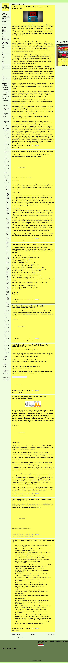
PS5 (3, 67)
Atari (16, 240)
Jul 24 (7, 154)
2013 (4, 100)
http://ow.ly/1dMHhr (32, 554)
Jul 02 (7, 348)
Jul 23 (7, 158)
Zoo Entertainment (28, 536)
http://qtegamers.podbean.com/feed (21, 368)
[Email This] (35, 145)
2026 (4, 87)
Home (33, 634)
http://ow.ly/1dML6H (40, 557)
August (6, 125)
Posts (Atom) (21, 637)
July (6, 128)
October (7, 116)
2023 (4, 94)
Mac (3, 52)
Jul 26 (7, 147)
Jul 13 (7, 310)
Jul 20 (7, 168)
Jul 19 (7, 172)
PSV (3, 71)
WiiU (3, 76)
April (6, 363)
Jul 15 (7, 182)
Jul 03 (7, 345)
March (6, 366)
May (6, 359)
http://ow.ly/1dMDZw (29, 550)
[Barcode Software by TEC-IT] (41, 645)
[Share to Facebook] (38, 145)
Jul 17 (7, 179)
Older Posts (50, 634)
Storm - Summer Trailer (15, 528)
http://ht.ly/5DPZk (42, 584)
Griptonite (21, 240)
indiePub (17, 536)
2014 (4, 98)
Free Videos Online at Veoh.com (28, 177)
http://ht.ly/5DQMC (20, 598)
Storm (21, 536)
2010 (4, 377)
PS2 (3, 61)
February (7, 370)
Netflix (19, 147)
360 (3, 45)
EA (17, 292)
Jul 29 (7, 137)
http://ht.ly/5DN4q (34, 575)
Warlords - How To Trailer (15, 177)
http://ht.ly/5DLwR (42, 566)
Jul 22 (7, 161)
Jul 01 (7, 352)
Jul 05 (7, 338)
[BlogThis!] (36, 145)
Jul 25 (7, 151)
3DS (16, 147)
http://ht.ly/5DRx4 (40, 620)
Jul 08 (7, 327)
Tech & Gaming (20, 177)
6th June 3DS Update (20, 35)
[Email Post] (33, 145)
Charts (3, 49)
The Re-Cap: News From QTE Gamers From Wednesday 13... (7, 301)
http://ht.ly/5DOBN (20, 580)
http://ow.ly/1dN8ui (40, 623)
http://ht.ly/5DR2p (19, 612)
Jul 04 (7, 341)
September (6, 121)
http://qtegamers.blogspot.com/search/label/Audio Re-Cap (27, 373)
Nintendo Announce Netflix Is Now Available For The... (7, 196)
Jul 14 (7, 186)
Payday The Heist (19, 340)
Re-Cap (17, 630)
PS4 (3, 65)
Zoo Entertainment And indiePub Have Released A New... (7, 286)
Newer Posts (16, 634)
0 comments (27, 145)
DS (2, 51)
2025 (4, 89)
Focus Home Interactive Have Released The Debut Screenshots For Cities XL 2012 (29, 397)
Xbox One (4, 78)
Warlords (26, 240)
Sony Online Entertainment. (31, 340)
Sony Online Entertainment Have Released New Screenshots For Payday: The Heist (28, 306)
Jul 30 (7, 134)
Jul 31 (7, 130)
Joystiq (16, 294)
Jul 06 (7, 334)
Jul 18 (7, 175)
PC (35, 495)
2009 (4, 380)
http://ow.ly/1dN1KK (20, 588)
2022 (4, 96)
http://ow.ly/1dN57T (42, 607)
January (7, 373)
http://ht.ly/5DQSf (19, 603)
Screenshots (15, 319)
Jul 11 (7, 317)
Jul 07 (7, 331)
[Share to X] (37, 145)
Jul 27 (7, 144)
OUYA (3, 57)
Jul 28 (7, 140)
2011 (4, 105)
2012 (4, 103)
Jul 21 (7, 165)
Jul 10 (7, 320)
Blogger (40, 660)
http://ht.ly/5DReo (44, 616)
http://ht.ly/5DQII (19, 593)
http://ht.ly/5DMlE (19, 572)
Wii (2, 74)
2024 (4, 92)
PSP (3, 69)
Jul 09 (7, 324)
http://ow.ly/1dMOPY (20, 563)
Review (3, 73)
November (6, 113)
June (6, 356)
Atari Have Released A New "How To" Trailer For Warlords (32, 152)
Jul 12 (7, 313)
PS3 (3, 63)
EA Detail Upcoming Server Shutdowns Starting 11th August (32, 244)
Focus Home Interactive (28, 495)
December (6, 108)
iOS (3, 80)
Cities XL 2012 (19, 495)
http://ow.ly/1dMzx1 (22, 547)
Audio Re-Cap (18, 392)
